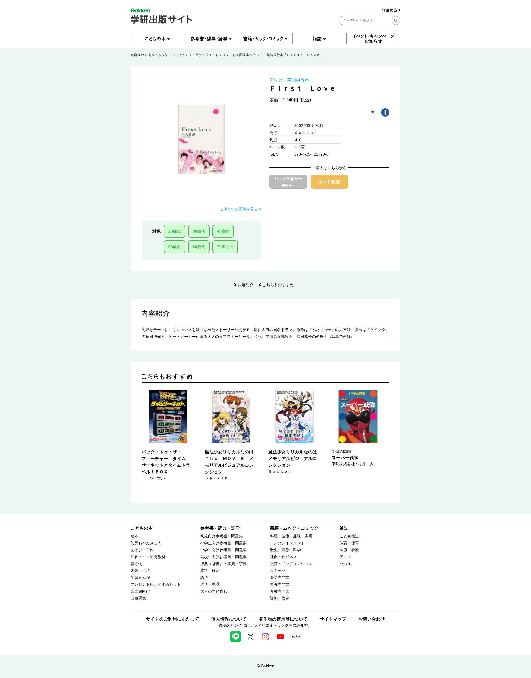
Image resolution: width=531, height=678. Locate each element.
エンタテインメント (203, 55)
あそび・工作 (142, 550)
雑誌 (344, 528)
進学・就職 (210, 584)
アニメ (345, 557)
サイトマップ (333, 619)
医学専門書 (279, 577)
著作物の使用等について (283, 619)
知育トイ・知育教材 (148, 557)
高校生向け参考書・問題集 (223, 557)
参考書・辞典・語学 (220, 528)
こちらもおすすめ (277, 285)
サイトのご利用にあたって (172, 619)
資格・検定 (210, 571)
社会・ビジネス (283, 557)
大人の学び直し (213, 591)
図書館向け (140, 591)
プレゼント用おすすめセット (156, 584)
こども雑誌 (349, 536)
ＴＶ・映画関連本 (236, 55)
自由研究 (138, 598)
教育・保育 (349, 543)
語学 (204, 577)
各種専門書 (279, 591)
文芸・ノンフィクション (291, 564)
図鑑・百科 (140, 571)
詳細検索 (390, 10)
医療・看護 (349, 550)
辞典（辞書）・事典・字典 (223, 564)
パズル (345, 564)
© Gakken (265, 666)
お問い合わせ (371, 619)
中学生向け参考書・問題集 (223, 550)
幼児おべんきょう (146, 543)
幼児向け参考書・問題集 (221, 536)
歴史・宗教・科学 (285, 550)
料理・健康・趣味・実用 (291, 536)
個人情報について (229, 619)
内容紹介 (245, 285)
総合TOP (137, 55)
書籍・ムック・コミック (166, 55)
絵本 (134, 536)
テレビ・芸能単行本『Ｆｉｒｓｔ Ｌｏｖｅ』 (288, 55)
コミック (277, 571)
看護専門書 (279, 584)
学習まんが (140, 577)
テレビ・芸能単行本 (289, 80)
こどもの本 (142, 528)
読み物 (136, 564)
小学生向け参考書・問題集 (223, 543)
